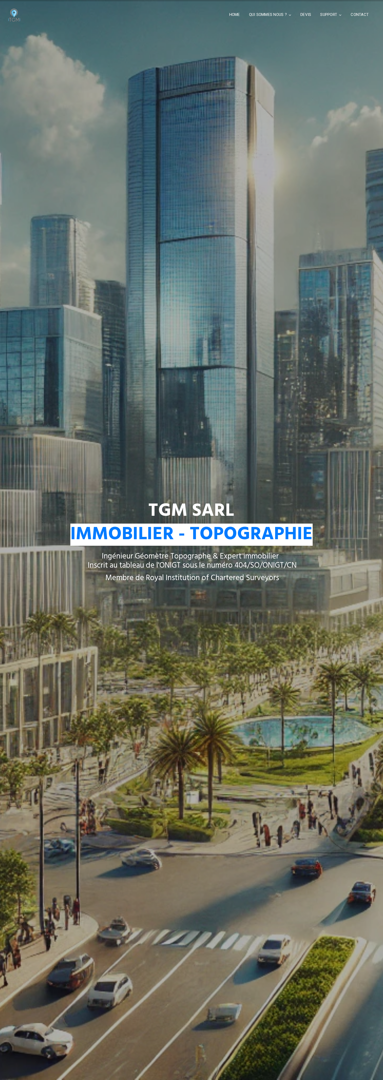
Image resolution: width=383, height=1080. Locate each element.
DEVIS (305, 14)
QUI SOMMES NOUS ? (268, 14)
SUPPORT (328, 14)
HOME (234, 14)
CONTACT (360, 14)
